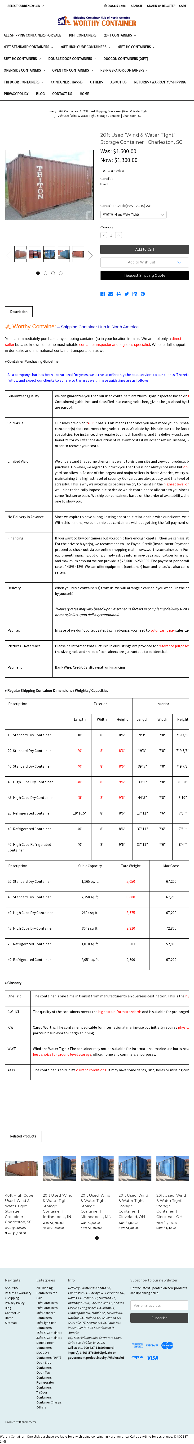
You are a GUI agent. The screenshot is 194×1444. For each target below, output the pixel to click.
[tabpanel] (20, 254)
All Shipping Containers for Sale (32, 35)
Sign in (152, 6)
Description (18, 311)
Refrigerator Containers (122, 70)
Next (90, 255)
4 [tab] (60, 273)
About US (118, 82)
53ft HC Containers (21, 58)
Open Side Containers (23, 70)
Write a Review (113, 170)
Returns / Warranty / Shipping (160, 82)
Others (96, 82)
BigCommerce (27, 1422)
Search (136, 6)
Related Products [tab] (23, 1136)
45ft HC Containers (135, 47)
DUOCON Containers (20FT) (125, 58)
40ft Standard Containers (27, 47)
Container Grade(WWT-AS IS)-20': (125, 206)
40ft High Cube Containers (84, 47)
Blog (40, 93)
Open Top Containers (71, 70)
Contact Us (62, 93)
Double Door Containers (70, 58)
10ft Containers (83, 35)
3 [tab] (53, 273)
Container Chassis (67, 82)
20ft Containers (118, 35)
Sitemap (11, 1323)
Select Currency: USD (24, 6)
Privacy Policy (16, 93)
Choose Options (21, 1168)
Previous (8, 255)
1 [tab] (38, 273)
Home (84, 93)
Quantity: (107, 227)
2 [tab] (45, 273)
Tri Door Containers (22, 82)
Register (169, 6)
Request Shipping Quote (144, 275)
